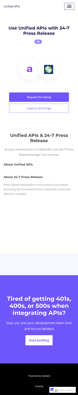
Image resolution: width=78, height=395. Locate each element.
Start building (39, 340)
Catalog (39, 386)
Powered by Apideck (39, 375)
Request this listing (39, 97)
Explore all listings (39, 108)
